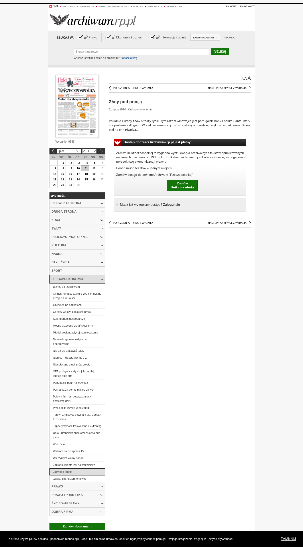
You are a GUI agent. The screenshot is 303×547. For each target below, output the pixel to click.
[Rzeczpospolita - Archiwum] (93, 20)
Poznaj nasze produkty (113, 6)
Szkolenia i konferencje (78, 6)
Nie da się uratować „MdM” (69, 350)
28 (54, 185)
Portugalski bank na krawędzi (71, 382)
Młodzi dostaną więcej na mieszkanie (75, 332)
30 (70, 185)
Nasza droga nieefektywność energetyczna (70, 341)
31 (78, 185)
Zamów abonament (77, 526)
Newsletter (174, 6)
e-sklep (138, 6)
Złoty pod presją (62, 471)
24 (78, 179)
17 (78, 174)
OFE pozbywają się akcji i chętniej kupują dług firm (73, 373)
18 (86, 174)
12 (94, 168)
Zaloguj (231, 6)
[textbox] (141, 51)
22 (62, 179)
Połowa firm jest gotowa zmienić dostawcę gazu (72, 399)
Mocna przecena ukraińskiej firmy (73, 325)
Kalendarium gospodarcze (69, 318)
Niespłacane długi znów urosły (71, 364)
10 (78, 168)
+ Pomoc (230, 37)
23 (70, 179)
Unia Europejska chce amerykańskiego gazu (76, 435)
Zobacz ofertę (129, 58)
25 (86, 179)
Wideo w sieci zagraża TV (68, 451)
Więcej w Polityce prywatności (213, 539)
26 (94, 179)
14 (54, 174)
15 (62, 174)
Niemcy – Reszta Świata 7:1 (70, 357)
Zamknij (288, 539)
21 (54, 179)
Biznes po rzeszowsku (66, 286)
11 (86, 168)
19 (94, 174)
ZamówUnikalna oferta (182, 185)
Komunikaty (155, 6)
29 (62, 185)
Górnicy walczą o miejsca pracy (72, 311)
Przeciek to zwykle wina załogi (71, 407)
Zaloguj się (150, 204)
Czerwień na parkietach (67, 305)
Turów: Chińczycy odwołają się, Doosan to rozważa (77, 417)
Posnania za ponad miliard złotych (73, 389)
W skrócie (59, 444)
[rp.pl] (53, 6)
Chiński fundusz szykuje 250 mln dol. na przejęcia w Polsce (77, 296)
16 (70, 174)
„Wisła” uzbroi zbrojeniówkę (70, 478)
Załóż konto (247, 6)
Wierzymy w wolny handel (68, 458)
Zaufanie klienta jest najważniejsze (74, 465)
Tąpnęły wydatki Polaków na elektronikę (77, 426)
